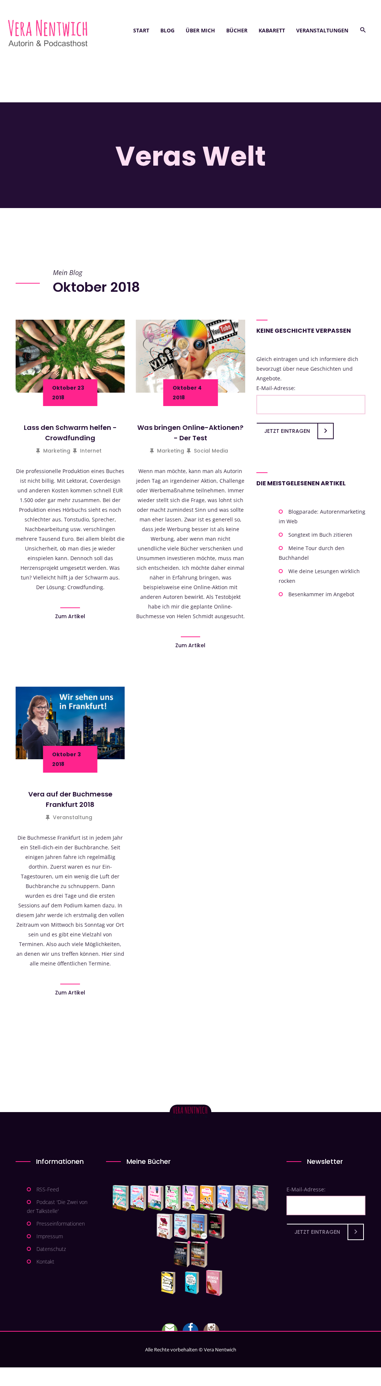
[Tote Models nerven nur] (121, 1198)
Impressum (49, 1236)
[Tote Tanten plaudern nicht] (208, 1198)
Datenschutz (51, 1248)
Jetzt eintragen (287, 431)
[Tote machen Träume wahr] (156, 1198)
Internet (91, 450)
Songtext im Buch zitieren (320, 534)
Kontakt (45, 1261)
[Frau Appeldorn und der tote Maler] (165, 1226)
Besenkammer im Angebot (321, 594)
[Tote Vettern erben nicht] (260, 1198)
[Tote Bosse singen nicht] (173, 1198)
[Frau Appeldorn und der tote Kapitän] (199, 1226)
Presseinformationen (60, 1223)
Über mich (200, 30)
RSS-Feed (47, 1189)
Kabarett (272, 30)
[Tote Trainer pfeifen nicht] (225, 1198)
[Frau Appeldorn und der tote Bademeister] (182, 1226)
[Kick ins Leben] (170, 1283)
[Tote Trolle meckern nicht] (190, 1198)
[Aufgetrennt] (199, 1255)
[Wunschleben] (214, 1283)
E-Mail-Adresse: (275, 388)
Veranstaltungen (322, 30)
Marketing (56, 450)
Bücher (236, 30)
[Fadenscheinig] (182, 1255)
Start (141, 30)
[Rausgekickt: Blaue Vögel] (194, 1283)
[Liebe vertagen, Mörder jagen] (138, 1198)
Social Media (211, 450)
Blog (167, 30)
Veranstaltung (72, 817)
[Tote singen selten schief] (243, 1198)
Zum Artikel (70, 616)
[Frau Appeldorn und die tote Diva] (216, 1226)
